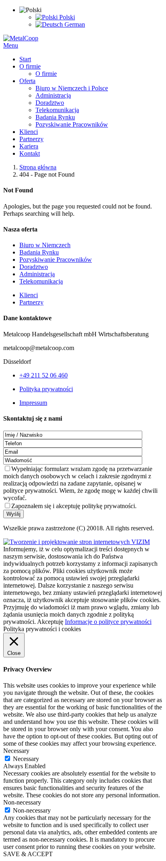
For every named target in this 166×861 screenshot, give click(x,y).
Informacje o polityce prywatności (108, 621)
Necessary (26, 758)
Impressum (33, 402)
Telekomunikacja (41, 281)
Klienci (28, 295)
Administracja (37, 274)
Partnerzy (31, 302)
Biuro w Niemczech (45, 245)
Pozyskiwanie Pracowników (55, 259)
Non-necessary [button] (22, 802)
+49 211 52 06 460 (43, 375)
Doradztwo (33, 266)
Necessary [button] (16, 750)
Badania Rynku (39, 252)
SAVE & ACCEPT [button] (28, 854)
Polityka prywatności (46, 389)
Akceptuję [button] (50, 621)
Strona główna (37, 167)
